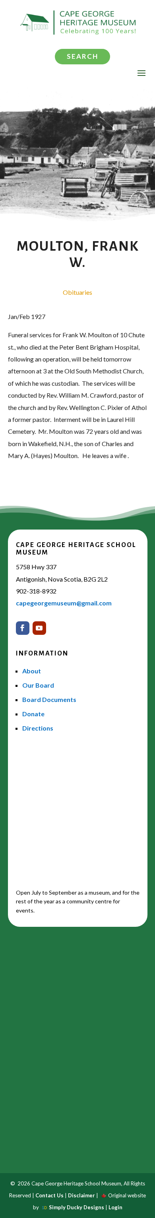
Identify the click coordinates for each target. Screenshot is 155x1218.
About (31, 671)
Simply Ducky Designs (76, 1207)
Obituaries (77, 292)
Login (115, 1207)
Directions (37, 728)
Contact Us (49, 1195)
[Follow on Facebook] (22, 628)
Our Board (38, 685)
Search (82, 56)
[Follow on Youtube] (39, 628)
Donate (33, 713)
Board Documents (49, 699)
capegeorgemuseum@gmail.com (64, 603)
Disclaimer (81, 1195)
